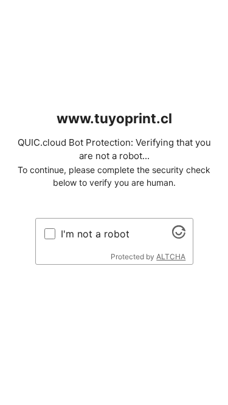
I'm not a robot (95, 234)
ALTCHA (170, 256)
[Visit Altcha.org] (178, 235)
